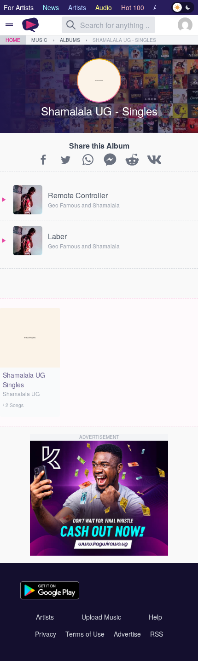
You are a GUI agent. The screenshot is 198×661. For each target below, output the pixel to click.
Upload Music (101, 616)
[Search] (70, 25)
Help (155, 616)
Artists (45, 616)
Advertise (127, 633)
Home (13, 39)
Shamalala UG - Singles (124, 39)
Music (39, 39)
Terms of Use (85, 633)
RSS (156, 633)
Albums (70, 39)
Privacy (45, 633)
